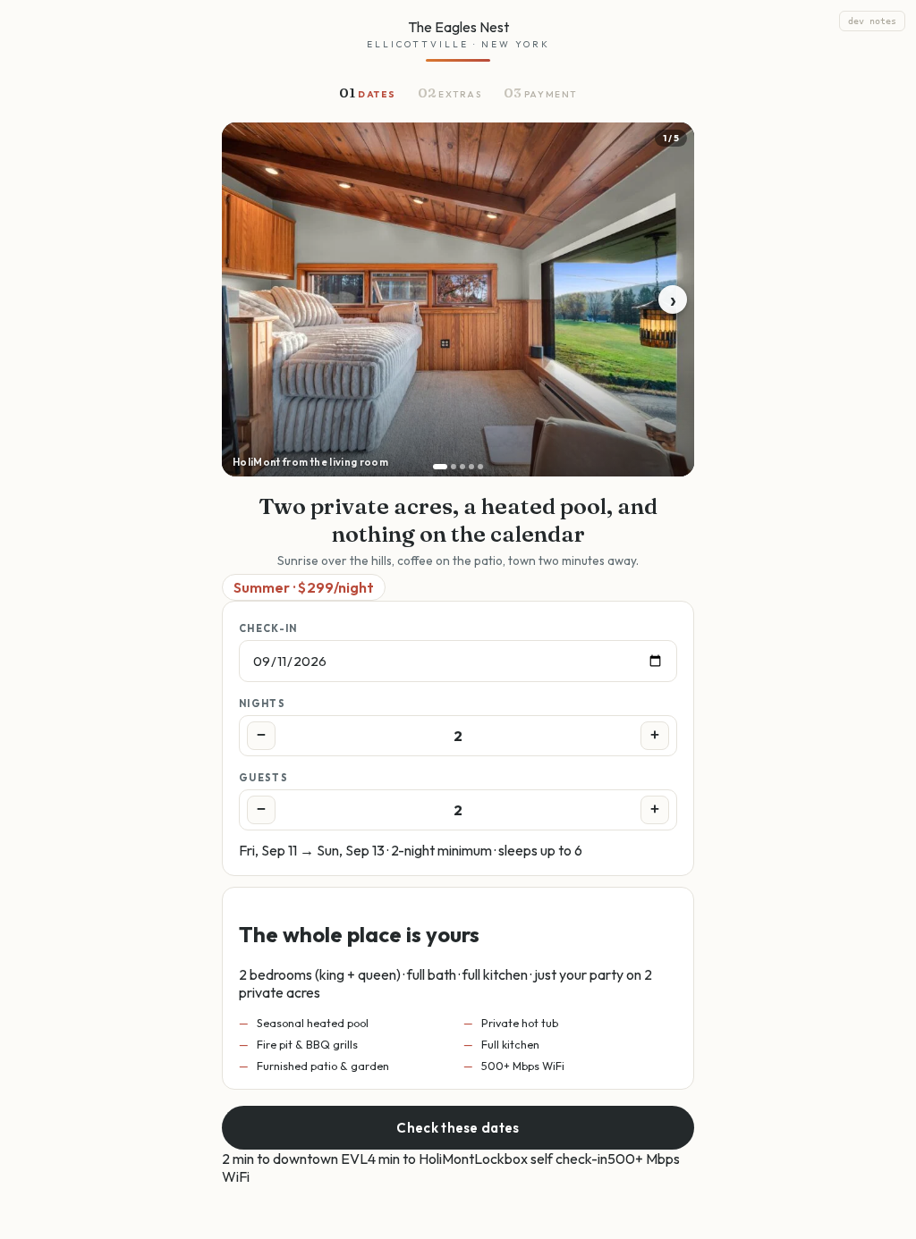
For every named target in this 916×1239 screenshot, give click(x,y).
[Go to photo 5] (480, 466)
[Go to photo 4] (471, 466)
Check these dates (457, 1127)
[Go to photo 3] (462, 466)
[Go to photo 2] (453, 466)
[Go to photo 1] (440, 466)
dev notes (872, 21)
